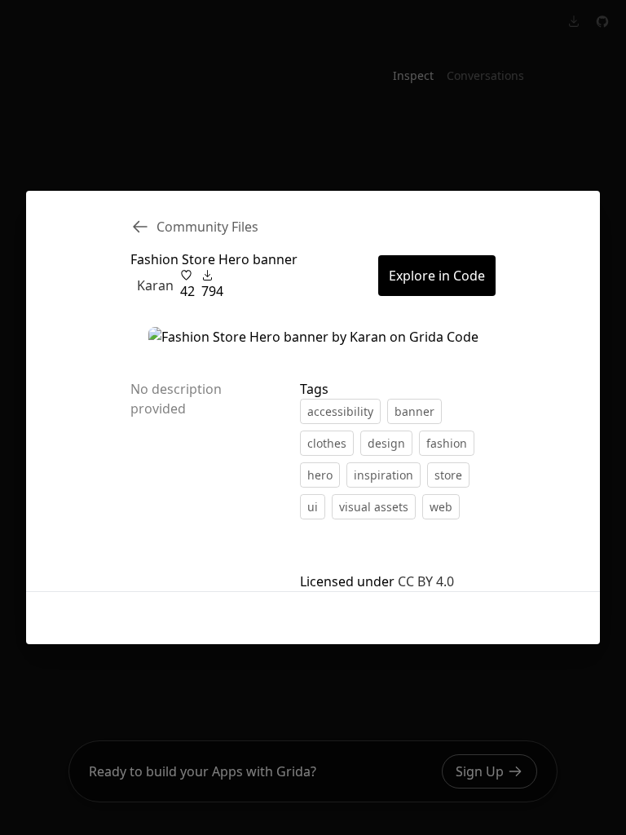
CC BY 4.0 (426, 581)
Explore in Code (437, 276)
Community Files (207, 227)
